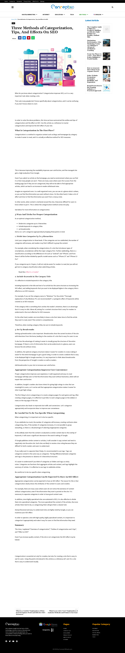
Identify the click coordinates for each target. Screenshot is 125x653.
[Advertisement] (48, 111)
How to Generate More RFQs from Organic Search (93, 69)
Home (6, 1)
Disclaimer (19, 1)
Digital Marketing (28, 14)
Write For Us (35, 1)
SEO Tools (82, 14)
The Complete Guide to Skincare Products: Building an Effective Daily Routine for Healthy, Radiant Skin (94, 32)
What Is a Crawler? (32, 272)
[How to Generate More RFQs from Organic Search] (106, 69)
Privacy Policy (27, 1)
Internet (46, 14)
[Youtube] (13, 641)
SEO (16, 19)
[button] (112, 7)
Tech (72, 14)
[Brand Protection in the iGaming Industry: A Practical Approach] (106, 88)
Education (59, 14)
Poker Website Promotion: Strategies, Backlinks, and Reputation (92, 79)
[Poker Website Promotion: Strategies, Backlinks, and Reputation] (106, 77)
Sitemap (42, 1)
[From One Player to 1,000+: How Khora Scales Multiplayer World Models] (106, 56)
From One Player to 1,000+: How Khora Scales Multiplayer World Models (94, 56)
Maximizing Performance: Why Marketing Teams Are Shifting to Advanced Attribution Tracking (94, 45)
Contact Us (12, 1)
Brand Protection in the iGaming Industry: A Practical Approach (94, 88)
